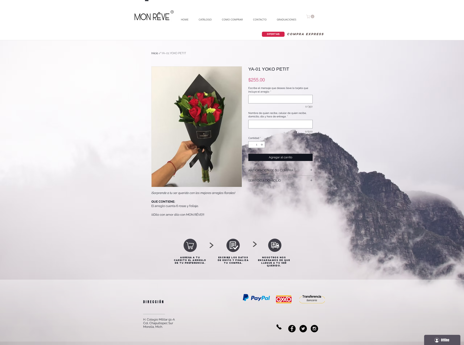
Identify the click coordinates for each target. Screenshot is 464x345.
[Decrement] (251, 144)
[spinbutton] (256, 144)
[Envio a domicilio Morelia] (303, 328)
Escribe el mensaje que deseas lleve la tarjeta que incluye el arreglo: (278, 90)
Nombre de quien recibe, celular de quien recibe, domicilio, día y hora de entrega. (277, 115)
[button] (310, 16)
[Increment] (262, 144)
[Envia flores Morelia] (292, 328)
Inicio (154, 53)
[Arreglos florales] (314, 328)
